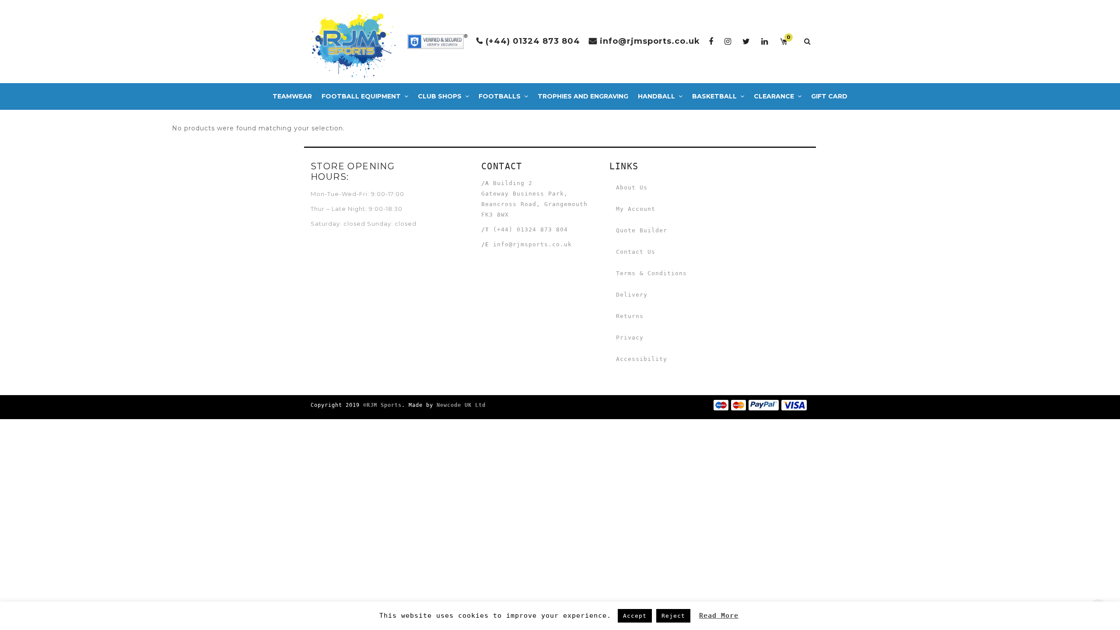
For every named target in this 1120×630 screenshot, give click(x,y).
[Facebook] (711, 41)
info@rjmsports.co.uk (650, 41)
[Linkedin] (764, 41)
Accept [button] (635, 615)
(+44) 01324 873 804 (533, 41)
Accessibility (641, 359)
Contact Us (635, 251)
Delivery (632, 294)
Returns (630, 316)
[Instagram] (728, 41)
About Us (632, 187)
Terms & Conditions (651, 273)
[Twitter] (746, 41)
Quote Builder (641, 230)
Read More (718, 616)
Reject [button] (673, 615)
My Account (635, 209)
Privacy (630, 337)
